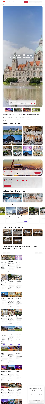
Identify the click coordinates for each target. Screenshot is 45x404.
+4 (2, 266)
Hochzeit (12, 302)
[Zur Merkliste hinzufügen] (11, 108)
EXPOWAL (2, 389)
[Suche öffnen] (34, 2)
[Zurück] (2, 212)
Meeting (10, 337)
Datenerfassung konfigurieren (36, 400)
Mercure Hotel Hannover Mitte (21, 215)
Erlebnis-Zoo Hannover (4, 371)
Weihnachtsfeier (3, 339)
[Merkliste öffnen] (36, 2)
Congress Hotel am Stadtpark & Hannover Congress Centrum (4, 333)
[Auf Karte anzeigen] (5, 256)
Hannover (3, 267)
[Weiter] (43, 212)
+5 (12, 337)
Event (10, 265)
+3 (20, 303)
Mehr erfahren (25, 221)
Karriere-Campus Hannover (9, 216)
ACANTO (2, 260)
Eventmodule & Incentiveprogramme (20, 318)
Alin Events (17, 260)
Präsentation (11, 303)
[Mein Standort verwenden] (19, 103)
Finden (34, 103)
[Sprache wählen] (40, 2)
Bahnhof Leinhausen (3, 298)
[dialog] (36, 394)
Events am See (10, 371)
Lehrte (20, 267)
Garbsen (17, 287)
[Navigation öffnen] (42, 2)
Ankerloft (30, 216)
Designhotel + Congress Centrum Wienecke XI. (3, 353)
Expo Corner (17, 371)
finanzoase (9, 389)
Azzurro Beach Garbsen (18, 280)
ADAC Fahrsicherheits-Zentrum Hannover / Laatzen (11, 261)
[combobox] (26, 103)
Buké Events (2, 315)
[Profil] (38, 2)
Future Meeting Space (18, 389)
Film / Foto (12, 319)
